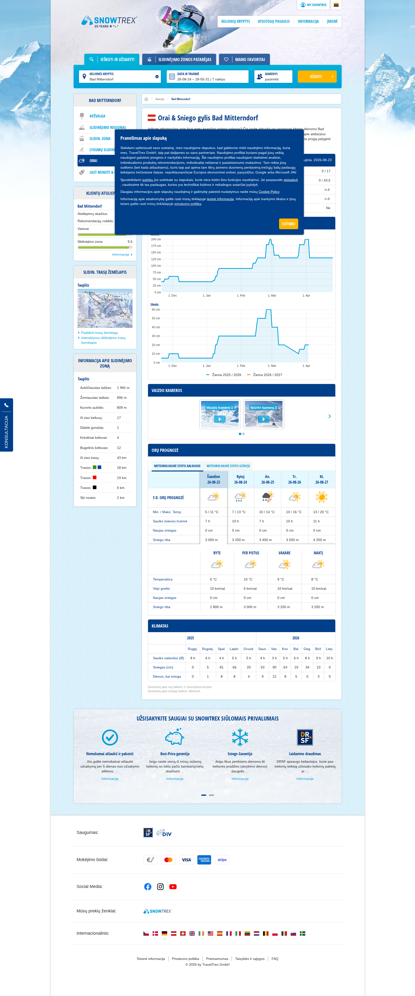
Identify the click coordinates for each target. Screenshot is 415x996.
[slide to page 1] (203, 795)
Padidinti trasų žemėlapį (99, 333)
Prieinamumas (217, 959)
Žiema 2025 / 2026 (226, 375)
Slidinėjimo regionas (108, 127)
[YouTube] (173, 886)
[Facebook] (147, 886)
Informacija (120, 254)
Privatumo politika (185, 959)
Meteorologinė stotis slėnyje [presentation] (228, 465)
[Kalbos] (146, 933)
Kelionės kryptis (102, 73)
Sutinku (288, 224)
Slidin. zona (100, 138)
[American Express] (204, 860)
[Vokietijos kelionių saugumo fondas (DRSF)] (148, 832)
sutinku (147, 180)
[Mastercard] (168, 860)
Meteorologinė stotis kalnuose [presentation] (177, 465)
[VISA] (186, 860)
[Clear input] (157, 76)
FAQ (275, 959)
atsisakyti (291, 180)
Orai (93, 160)
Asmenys (271, 73)
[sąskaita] (150, 860)
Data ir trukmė (188, 73)
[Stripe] (222, 860)
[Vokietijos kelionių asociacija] (164, 832)
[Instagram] (160, 886)
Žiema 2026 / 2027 (267, 375)
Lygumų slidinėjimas (107, 149)
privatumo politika (187, 204)
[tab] (177, 466)
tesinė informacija (220, 199)
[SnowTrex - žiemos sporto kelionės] (157, 911)
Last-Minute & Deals (107, 172)
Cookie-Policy (269, 192)
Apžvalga (97, 116)
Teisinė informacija (151, 959)
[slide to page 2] (211, 795)
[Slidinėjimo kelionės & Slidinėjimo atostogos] (109, 22)
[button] (336, 5)
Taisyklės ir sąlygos (250, 959)
